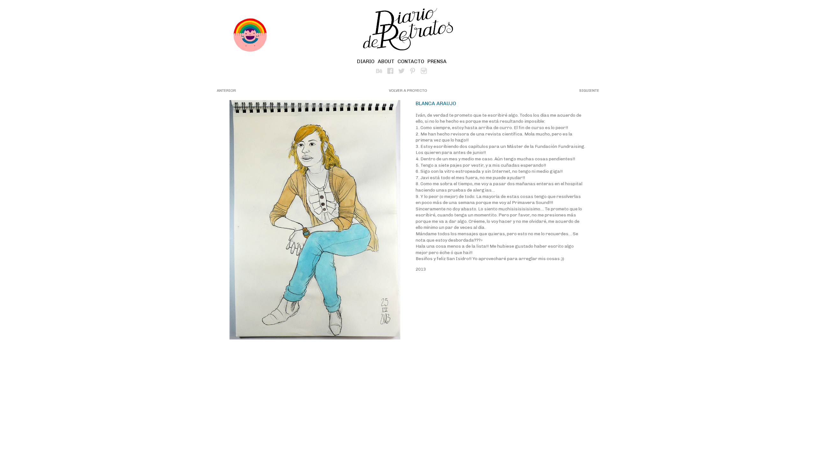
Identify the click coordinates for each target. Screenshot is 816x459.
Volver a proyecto (408, 90)
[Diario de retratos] (408, 30)
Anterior (226, 90)
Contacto (410, 61)
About (386, 61)
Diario (366, 61)
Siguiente (589, 90)
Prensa (437, 61)
